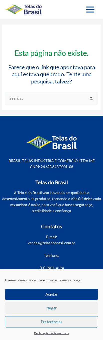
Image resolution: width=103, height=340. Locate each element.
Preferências (51, 321)
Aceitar (52, 294)
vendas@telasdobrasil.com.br (51, 243)
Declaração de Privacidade (51, 333)
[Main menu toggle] (90, 9)
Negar (51, 308)
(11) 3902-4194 (52, 268)
